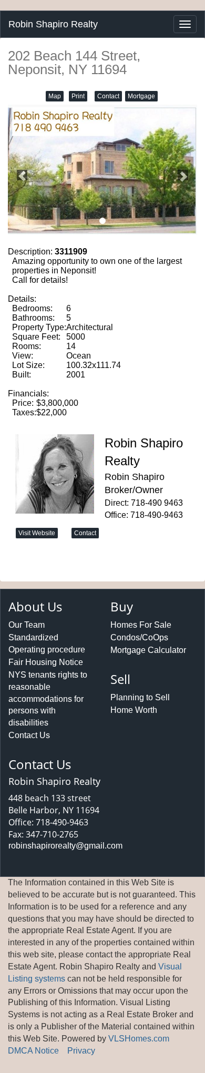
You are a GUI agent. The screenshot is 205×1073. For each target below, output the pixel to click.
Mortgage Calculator (148, 650)
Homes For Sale (140, 624)
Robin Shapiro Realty (53, 24)
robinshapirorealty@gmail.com (65, 845)
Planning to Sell (140, 697)
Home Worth (133, 710)
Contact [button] (108, 96)
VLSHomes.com (138, 1038)
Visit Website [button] (36, 533)
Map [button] (54, 96)
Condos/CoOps (139, 637)
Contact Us (29, 735)
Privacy (81, 1050)
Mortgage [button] (141, 96)
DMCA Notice (33, 1050)
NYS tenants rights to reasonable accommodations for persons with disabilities (47, 698)
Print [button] (78, 96)
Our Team (26, 624)
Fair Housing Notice (45, 662)
